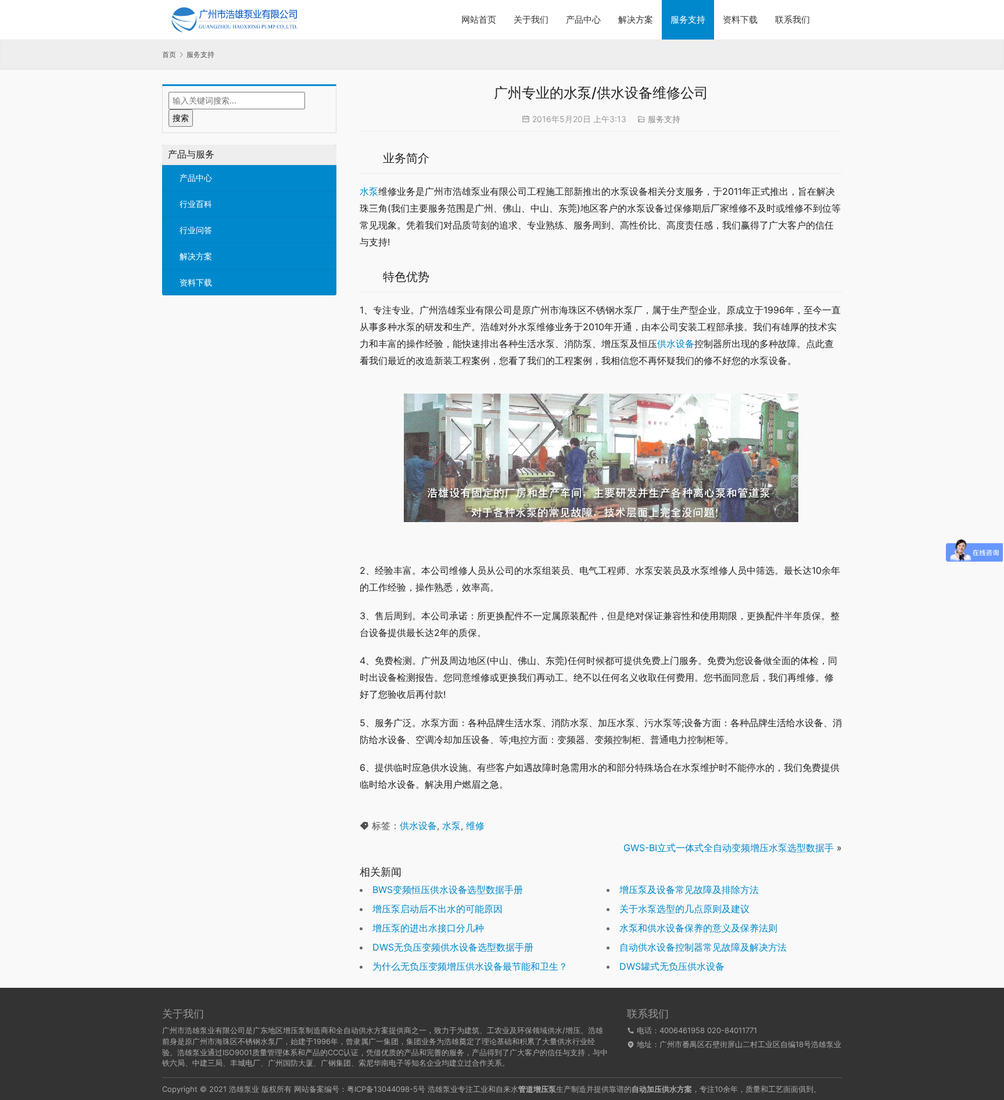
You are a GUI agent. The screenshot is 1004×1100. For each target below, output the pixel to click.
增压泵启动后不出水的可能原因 (437, 909)
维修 (475, 825)
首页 (169, 54)
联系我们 (792, 19)
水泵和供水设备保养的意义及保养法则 (698, 928)
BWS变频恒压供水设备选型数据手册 (447, 889)
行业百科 (196, 204)
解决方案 (635, 19)
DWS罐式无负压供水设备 (672, 966)
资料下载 (740, 19)
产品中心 (583, 19)
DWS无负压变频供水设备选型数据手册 (452, 947)
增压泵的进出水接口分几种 (428, 928)
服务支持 (687, 19)
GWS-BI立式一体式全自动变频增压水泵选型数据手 (728, 847)
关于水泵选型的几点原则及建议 (684, 909)
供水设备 (675, 343)
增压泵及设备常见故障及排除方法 (689, 889)
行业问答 (196, 230)
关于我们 (531, 19)
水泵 (369, 191)
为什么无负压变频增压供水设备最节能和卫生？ (470, 966)
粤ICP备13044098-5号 (386, 1089)
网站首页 (478, 19)
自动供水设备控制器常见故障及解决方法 (703, 947)
